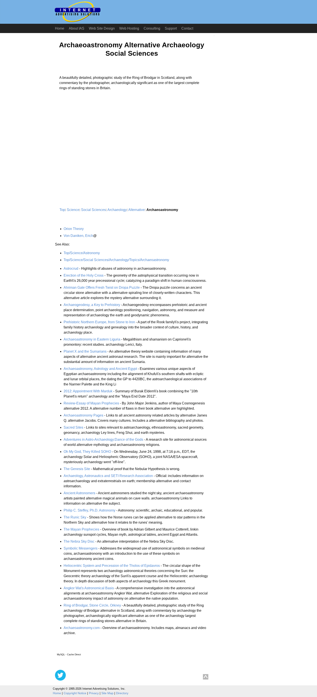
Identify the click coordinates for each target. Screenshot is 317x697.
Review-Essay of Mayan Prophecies (91, 403)
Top (62, 210)
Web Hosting (129, 28)
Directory (122, 693)
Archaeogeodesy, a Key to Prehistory (92, 305)
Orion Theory (74, 229)
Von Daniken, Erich (78, 236)
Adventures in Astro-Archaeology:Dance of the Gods (103, 439)
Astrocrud (71, 268)
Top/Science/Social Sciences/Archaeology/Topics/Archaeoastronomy (116, 260)
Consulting (152, 28)
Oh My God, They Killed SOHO (87, 451)
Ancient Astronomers (79, 493)
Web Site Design (102, 28)
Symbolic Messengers (80, 548)
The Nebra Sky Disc (79, 541)
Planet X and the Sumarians (85, 351)
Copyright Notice (75, 693)
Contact (187, 28)
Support (171, 28)
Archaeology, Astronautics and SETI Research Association (108, 476)
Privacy (94, 693)
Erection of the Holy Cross (84, 275)
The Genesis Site (77, 469)
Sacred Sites (73, 427)
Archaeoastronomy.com (82, 628)
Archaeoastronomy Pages (83, 415)
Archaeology (117, 210)
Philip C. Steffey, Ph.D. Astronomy (89, 510)
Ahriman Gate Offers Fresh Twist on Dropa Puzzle (102, 287)
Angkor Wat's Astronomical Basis (89, 588)
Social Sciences (93, 210)
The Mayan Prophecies (81, 529)
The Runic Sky (75, 517)
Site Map (107, 693)
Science (73, 210)
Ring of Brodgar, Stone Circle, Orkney (92, 605)
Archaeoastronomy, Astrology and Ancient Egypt (100, 369)
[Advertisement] (91, 134)
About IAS (76, 28)
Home (59, 28)
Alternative (136, 210)
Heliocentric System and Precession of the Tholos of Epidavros (112, 565)
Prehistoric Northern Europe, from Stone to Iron (99, 322)
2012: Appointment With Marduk (88, 391)
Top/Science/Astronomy (82, 253)
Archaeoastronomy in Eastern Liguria (92, 339)
